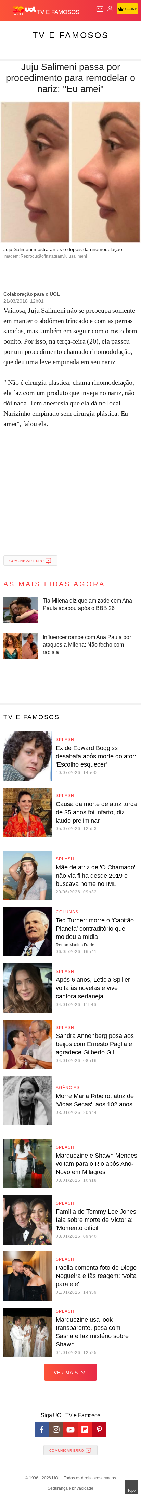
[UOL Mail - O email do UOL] (100, 9)
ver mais (66, 1372)
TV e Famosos (71, 35)
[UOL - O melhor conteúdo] (25, 10)
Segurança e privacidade (70, 1488)
